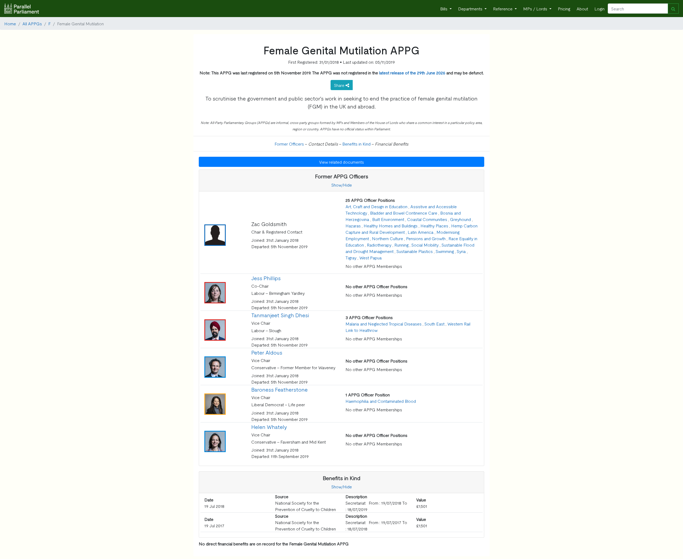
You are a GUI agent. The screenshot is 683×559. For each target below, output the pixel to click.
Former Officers (289, 144)
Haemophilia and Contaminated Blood (381, 401)
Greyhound (460, 219)
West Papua (370, 257)
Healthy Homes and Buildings (391, 225)
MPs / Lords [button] (535, 8)
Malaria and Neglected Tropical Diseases (384, 324)
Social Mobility (425, 245)
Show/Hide (341, 185)
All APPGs (32, 23)
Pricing (564, 8)
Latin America (421, 232)
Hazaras (353, 225)
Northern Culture (387, 238)
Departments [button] (470, 8)
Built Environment (388, 219)
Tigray (351, 257)
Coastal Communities (427, 219)
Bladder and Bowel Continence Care (403, 213)
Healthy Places (434, 225)
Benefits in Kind (356, 144)
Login (599, 8)
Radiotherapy (379, 245)
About (582, 8)
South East (434, 324)
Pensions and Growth (426, 238)
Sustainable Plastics (414, 251)
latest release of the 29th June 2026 (412, 72)
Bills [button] (444, 8)
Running (401, 245)
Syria (461, 251)
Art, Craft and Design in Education (376, 206)
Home (10, 23)
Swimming (445, 251)
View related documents (341, 162)
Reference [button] (503, 8)
